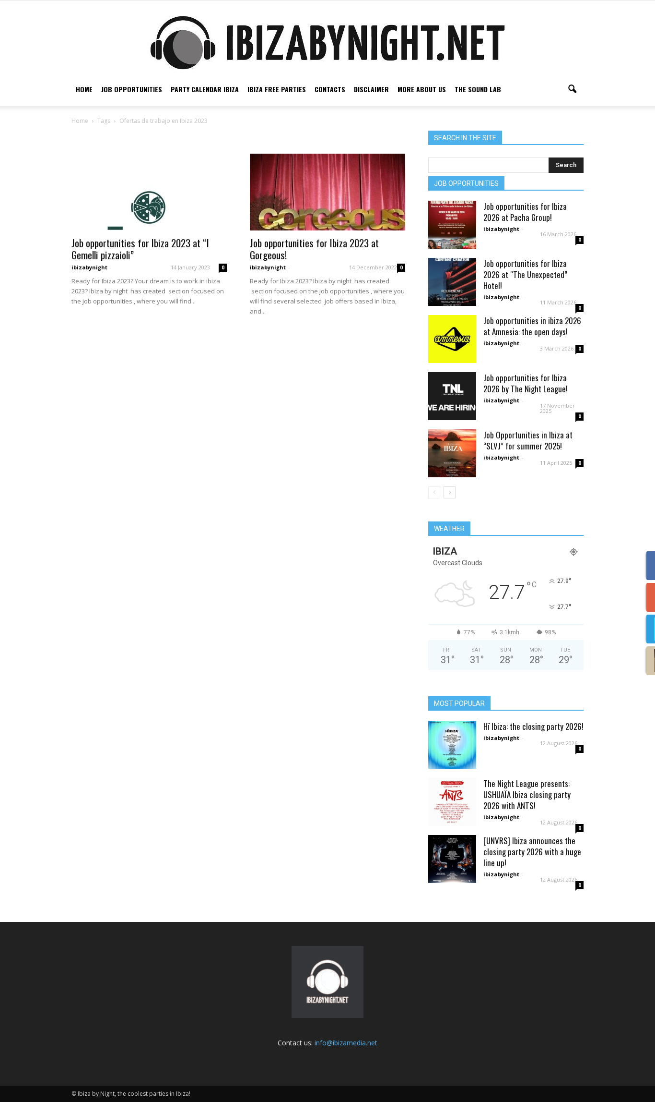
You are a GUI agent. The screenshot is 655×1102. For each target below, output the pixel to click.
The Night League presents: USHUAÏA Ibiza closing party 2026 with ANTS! (527, 794)
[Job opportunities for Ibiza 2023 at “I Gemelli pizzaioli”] (149, 192)
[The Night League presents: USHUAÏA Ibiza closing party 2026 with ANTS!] (452, 802)
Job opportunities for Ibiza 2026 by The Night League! (525, 383)
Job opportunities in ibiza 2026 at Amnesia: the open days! (532, 326)
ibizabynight (89, 267)
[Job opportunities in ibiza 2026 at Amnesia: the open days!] (452, 339)
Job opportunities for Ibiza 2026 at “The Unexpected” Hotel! (525, 274)
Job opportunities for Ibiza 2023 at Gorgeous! (314, 248)
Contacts (330, 89)
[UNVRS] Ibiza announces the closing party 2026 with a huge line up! (532, 852)
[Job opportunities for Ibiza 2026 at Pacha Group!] (452, 225)
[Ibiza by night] (327, 42)
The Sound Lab (478, 89)
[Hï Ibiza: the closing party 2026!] (452, 745)
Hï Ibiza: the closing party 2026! (533, 726)
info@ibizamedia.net (346, 1042)
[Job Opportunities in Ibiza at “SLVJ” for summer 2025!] (452, 453)
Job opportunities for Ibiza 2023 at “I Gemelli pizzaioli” (140, 248)
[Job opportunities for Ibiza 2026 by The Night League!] (452, 396)
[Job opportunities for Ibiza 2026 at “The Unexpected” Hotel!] (452, 282)
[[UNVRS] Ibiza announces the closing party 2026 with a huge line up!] (452, 859)
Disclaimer (371, 89)
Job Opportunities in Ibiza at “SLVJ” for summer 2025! (528, 440)
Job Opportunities (131, 89)
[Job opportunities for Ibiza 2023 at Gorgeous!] (327, 192)
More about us (422, 89)
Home (84, 89)
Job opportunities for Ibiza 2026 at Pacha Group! (525, 211)
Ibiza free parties (276, 89)
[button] (572, 89)
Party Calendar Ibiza (205, 89)
